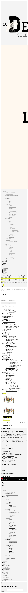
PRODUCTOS (6, 197)
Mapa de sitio (7, 461)
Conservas (11, 222)
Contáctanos (6, 451)
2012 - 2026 (21, 480)
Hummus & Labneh (13, 232)
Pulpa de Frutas (12, 215)
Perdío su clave (7, 579)
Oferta (5, 317)
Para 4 (5, 320)
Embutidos (9, 337)
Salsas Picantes (12, 235)
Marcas (4, 263)
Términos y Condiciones (10, 459)
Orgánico (8, 255)
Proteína (8, 204)
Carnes (10, 205)
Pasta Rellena (12, 385)
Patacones (12, 366)
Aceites (10, 220)
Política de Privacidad (9, 460)
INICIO (4, 191)
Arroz (10, 221)
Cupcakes (11, 247)
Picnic (7, 244)
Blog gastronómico (8, 456)
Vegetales (6, 309)
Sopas (10, 217)
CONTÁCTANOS (6, 266)
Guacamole (11, 237)
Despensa (8, 218)
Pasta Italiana (12, 228)
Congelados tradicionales (14, 212)
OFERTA (5, 261)
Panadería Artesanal (13, 241)
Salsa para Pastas (15, 231)
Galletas (10, 248)
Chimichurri (11, 234)
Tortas (10, 254)
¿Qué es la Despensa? (10, 192)
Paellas (10, 227)
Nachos (8, 378)
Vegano (5, 330)
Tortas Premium (12, 253)
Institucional (5, 268)
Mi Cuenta (6, 577)
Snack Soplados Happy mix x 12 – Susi (14, 423)
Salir (4, 580)
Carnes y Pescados (8, 336)
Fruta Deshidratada (11, 326)
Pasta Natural (15, 230)
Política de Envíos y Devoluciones (12, 454)
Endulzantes (11, 224)
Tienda (8, 289)
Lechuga (11, 257)
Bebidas (8, 198)
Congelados (8, 209)
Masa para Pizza (12, 214)
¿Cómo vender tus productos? (12, 195)
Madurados (9, 340)
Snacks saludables (13, 243)
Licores (7, 199)
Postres (10, 251)
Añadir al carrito (7, 417)
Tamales (11, 208)
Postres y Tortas (9, 245)
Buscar (2, 591)
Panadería (8, 240)
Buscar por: (4, 590)
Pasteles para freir (14, 365)
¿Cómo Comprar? (9, 194)
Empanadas (12, 363)
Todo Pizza (8, 238)
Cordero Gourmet (12, 207)
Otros (10, 202)
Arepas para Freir (14, 362)
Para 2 (5, 319)
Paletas (10, 250)
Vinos (10, 201)
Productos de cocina (10, 258)
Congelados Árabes (13, 211)
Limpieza (8, 260)
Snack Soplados (10, 327)
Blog (4, 264)
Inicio (2, 289)
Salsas (5, 323)
